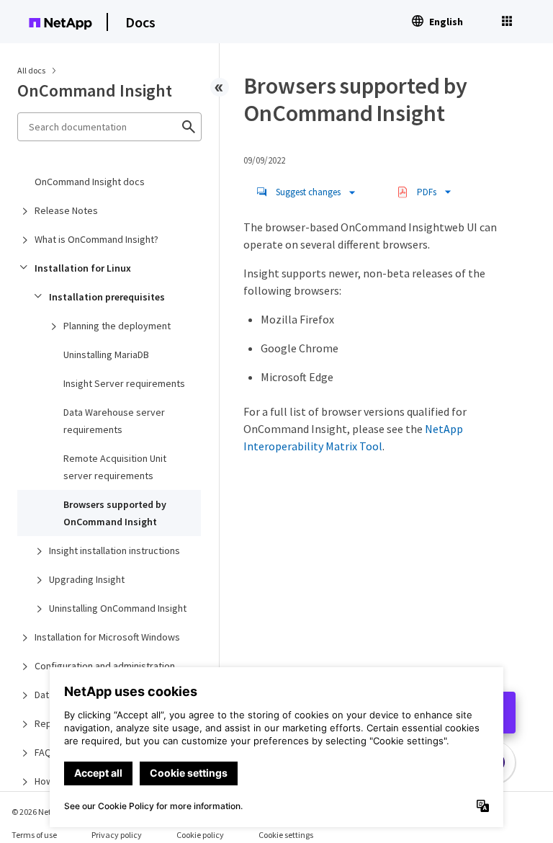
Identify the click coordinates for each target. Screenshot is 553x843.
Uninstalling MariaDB (106, 354)
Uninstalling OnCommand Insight (117, 608)
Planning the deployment (117, 325)
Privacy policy (116, 834)
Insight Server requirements (124, 383)
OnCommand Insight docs (90, 181)
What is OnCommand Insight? (96, 239)
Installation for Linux (83, 268)
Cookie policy (200, 834)
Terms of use (34, 834)
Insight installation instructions (114, 550)
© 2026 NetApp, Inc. (47, 811)
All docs (31, 70)
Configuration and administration (105, 665)
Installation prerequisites (107, 296)
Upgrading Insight (87, 579)
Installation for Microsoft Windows (107, 636)
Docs (140, 22)
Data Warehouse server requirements (114, 421)
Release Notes (66, 210)
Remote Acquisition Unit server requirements (114, 467)
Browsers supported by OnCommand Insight (114, 513)
